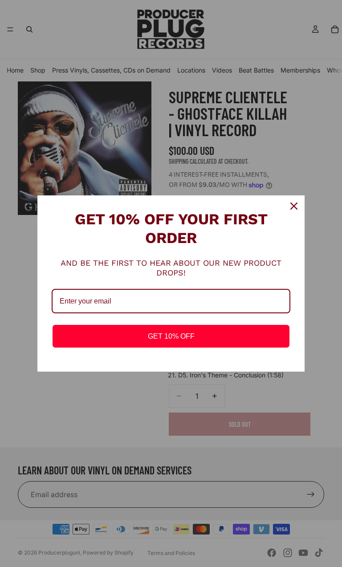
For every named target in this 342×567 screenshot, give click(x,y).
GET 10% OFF (171, 336)
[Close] (294, 206)
